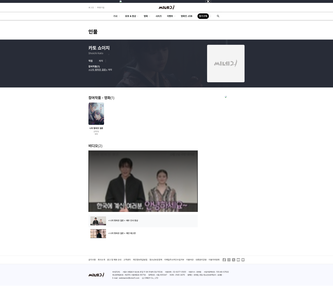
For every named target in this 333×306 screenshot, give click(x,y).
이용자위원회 (214, 259)
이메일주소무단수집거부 (174, 259)
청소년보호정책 (155, 259)
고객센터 (127, 259)
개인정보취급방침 (140, 259)
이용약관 (190, 259)
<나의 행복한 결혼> (97, 69)
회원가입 (100, 7)
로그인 (91, 7)
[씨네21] (166, 7)
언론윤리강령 (201, 259)
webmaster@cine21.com (129, 278)
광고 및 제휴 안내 (114, 259)
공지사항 (92, 259)
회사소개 (101, 259)
